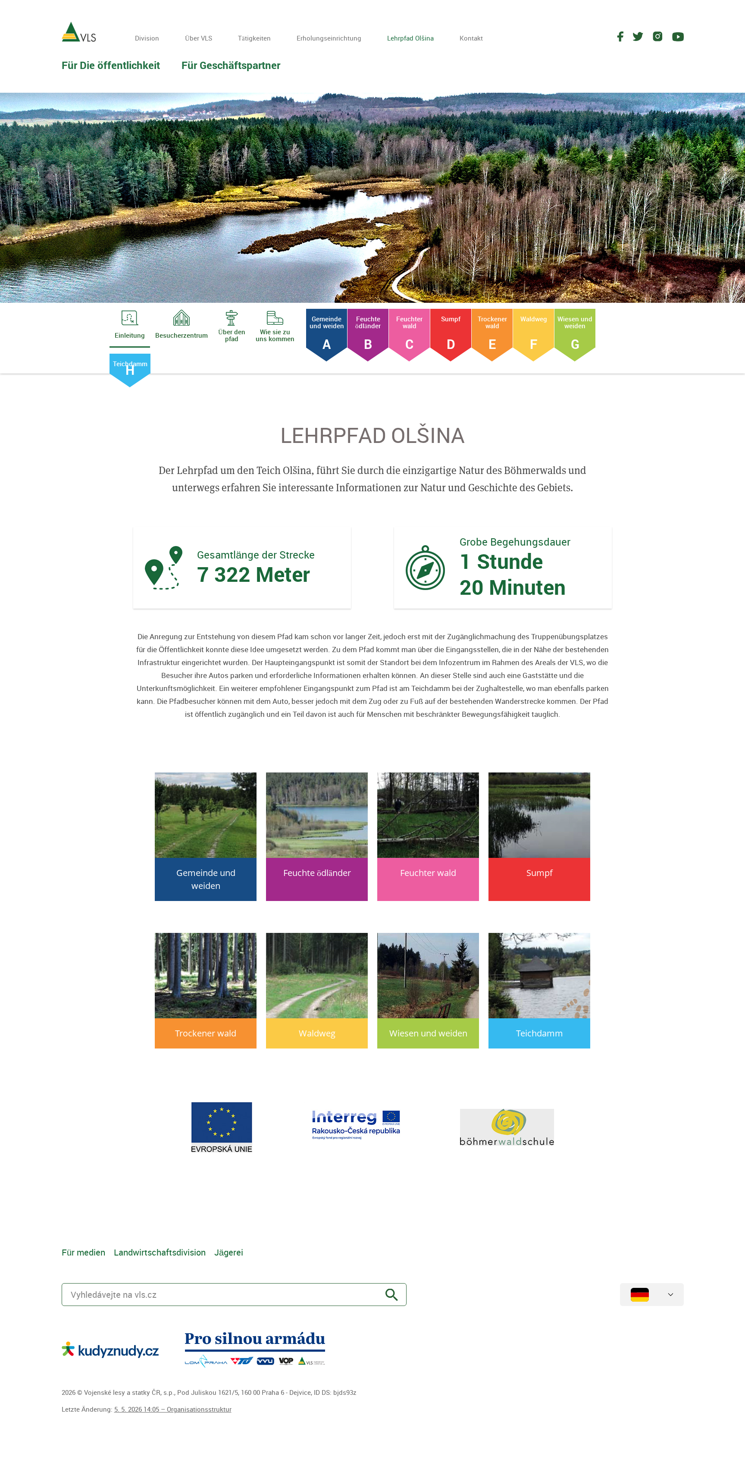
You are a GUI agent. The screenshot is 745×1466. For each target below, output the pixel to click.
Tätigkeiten (254, 38)
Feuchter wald (409, 331)
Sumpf (450, 331)
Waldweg (533, 331)
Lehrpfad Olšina (410, 38)
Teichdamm (130, 366)
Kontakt (471, 38)
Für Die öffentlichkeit (111, 65)
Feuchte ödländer (368, 331)
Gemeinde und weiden (327, 331)
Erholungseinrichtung (329, 38)
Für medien (83, 1252)
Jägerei (228, 1252)
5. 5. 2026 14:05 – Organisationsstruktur (173, 1409)
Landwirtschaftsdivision (160, 1252)
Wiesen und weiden (574, 331)
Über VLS (198, 38)
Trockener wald (492, 331)
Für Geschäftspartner (231, 65)
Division (147, 38)
